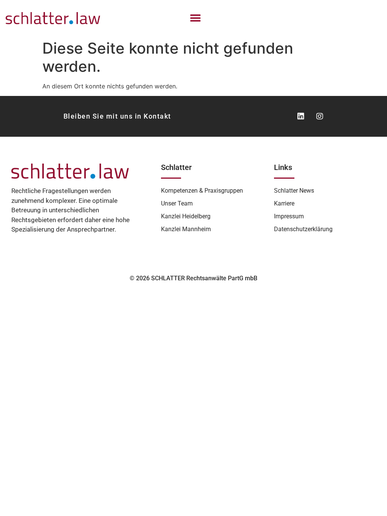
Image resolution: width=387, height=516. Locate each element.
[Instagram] (320, 116)
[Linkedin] (301, 116)
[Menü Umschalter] (195, 18)
